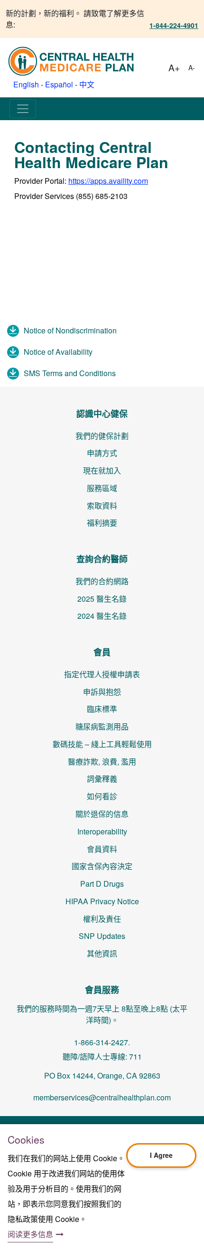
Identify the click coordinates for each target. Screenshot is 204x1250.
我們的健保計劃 (102, 435)
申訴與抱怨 (102, 691)
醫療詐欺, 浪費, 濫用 (102, 761)
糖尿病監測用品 (102, 726)
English (26, 84)
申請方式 (102, 452)
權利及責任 (102, 918)
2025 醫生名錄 (102, 598)
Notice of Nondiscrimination (70, 330)
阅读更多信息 (30, 1234)
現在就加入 (102, 470)
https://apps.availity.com (108, 180)
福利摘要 (102, 522)
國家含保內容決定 (102, 866)
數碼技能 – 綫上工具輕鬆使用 (102, 744)
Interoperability (102, 831)
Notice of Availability (58, 351)
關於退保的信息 (102, 813)
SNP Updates (102, 935)
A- (191, 67)
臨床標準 (102, 708)
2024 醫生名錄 (102, 615)
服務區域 (102, 488)
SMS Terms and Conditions (70, 373)
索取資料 (102, 505)
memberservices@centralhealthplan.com (102, 1097)
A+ (174, 67)
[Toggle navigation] (22, 108)
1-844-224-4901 (173, 25)
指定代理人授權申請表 (102, 674)
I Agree (161, 1155)
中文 (86, 84)
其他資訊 (102, 953)
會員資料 (102, 848)
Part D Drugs (102, 883)
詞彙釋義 (102, 778)
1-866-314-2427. (102, 1042)
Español (59, 84)
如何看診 (102, 796)
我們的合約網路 (102, 581)
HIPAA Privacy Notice (102, 901)
